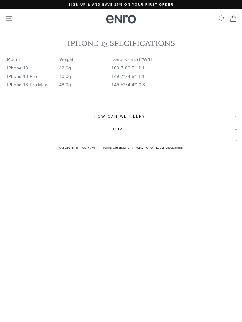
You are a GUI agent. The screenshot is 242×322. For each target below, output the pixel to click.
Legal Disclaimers (169, 147)
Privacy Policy (143, 147)
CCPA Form (90, 147)
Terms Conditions (116, 147)
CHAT (119, 129)
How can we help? (119, 116)
